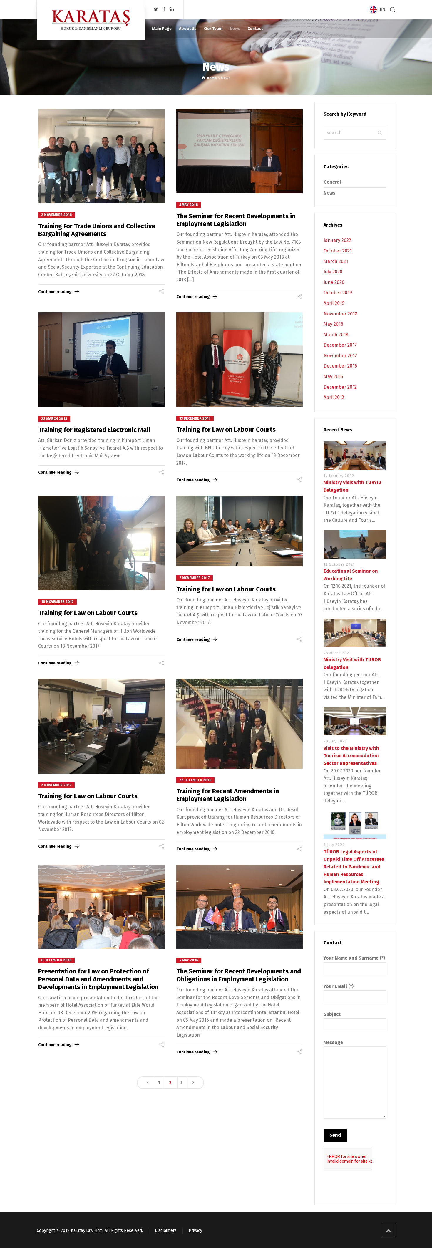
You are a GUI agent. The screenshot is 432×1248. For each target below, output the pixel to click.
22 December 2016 (195, 780)
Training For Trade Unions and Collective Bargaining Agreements (96, 230)
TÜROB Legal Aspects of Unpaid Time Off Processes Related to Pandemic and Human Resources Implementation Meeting (354, 867)
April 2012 (334, 397)
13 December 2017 (195, 418)
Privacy (195, 1230)
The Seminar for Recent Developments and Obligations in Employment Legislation (238, 975)
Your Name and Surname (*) (354, 958)
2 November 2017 (56, 785)
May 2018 (333, 324)
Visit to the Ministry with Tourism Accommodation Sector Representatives (351, 755)
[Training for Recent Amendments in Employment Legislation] (239, 723)
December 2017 (340, 345)
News (329, 193)
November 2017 (340, 355)
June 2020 (334, 282)
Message (333, 1042)
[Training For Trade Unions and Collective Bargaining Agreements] (101, 156)
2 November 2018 (56, 215)
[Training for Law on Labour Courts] (239, 359)
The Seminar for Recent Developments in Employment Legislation (235, 220)
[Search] (391, 9)
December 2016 (340, 366)
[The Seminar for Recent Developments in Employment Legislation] (239, 151)
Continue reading (55, 291)
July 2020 (333, 272)
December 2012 (340, 387)
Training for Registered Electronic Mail (94, 430)
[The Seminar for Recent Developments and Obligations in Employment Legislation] (239, 907)
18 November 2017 (57, 602)
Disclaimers (166, 1230)
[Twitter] (156, 9)
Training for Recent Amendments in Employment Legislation (227, 795)
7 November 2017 (194, 578)
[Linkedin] (172, 9)
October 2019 (338, 292)
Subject (332, 1014)
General (332, 182)
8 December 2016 (56, 960)
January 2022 (337, 240)
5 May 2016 (188, 960)
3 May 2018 (188, 205)
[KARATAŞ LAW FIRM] (90, 20)
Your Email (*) (339, 986)
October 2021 (338, 251)
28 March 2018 (54, 419)
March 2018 (336, 335)
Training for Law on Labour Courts (226, 429)
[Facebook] (164, 9)
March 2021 (336, 261)
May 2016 (333, 376)
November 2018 (340, 314)
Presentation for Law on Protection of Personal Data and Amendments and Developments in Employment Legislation (98, 979)
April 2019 (334, 303)
